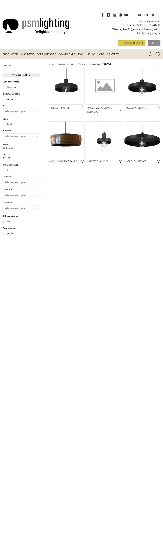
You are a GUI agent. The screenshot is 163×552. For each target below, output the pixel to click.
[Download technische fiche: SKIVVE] (83, 107)
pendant (10, 233)
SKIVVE (107, 63)
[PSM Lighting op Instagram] (108, 15)
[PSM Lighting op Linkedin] (114, 15)
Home (50, 63)
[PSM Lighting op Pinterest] (120, 15)
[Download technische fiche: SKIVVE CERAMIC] (120, 109)
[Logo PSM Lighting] (36, 26)
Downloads (67, 54)
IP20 (9, 221)
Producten (10, 54)
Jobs (101, 54)
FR (152, 15)
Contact (113, 54)
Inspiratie (27, 54)
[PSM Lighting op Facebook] (102, 15)
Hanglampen (94, 63)
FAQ (80, 54)
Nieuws (91, 54)
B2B (154, 43)
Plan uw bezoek (132, 43)
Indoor (72, 63)
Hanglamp (11, 87)
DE (158, 15)
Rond (9, 124)
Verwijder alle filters (21, 74)
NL (140, 15)
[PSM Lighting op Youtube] (126, 15)
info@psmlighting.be (148, 33)
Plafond (82, 63)
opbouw (10, 98)
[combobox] (4, 111)
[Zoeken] (37, 65)
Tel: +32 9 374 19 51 (149, 21)
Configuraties (46, 54)
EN (146, 15)
